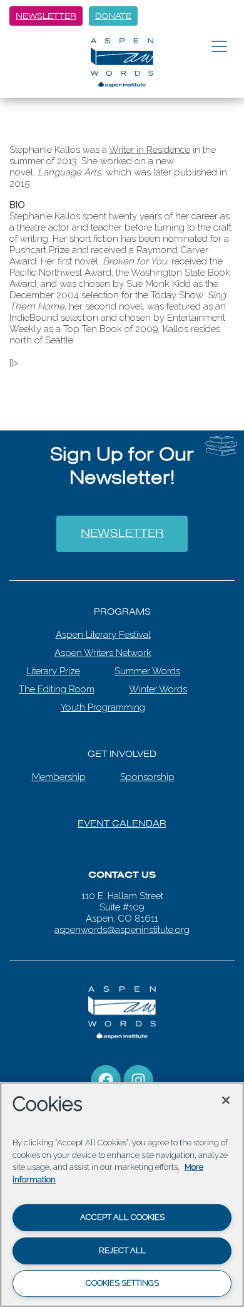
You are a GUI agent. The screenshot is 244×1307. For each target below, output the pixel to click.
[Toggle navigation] (219, 47)
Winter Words (158, 679)
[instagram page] (138, 1070)
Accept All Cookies (122, 1217)
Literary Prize (53, 661)
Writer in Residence (149, 149)
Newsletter (46, 16)
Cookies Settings (122, 1283)
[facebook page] (106, 1070)
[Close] (226, 1100)
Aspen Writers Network (102, 643)
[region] (122, 1194)
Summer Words (147, 661)
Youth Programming (103, 698)
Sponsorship (147, 767)
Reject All (122, 1250)
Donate (113, 16)
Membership (59, 767)
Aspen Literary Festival (103, 625)
